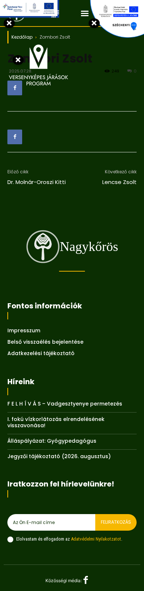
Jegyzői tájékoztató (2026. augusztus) (59, 456)
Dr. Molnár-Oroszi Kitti (36, 182)
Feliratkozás (116, 522)
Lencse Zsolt (119, 182)
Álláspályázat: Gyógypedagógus (51, 441)
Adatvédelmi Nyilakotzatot (96, 539)
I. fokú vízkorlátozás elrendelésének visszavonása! (55, 422)
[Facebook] (14, 88)
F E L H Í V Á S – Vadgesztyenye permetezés (64, 403)
